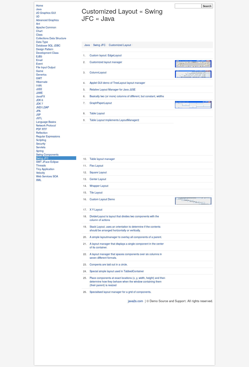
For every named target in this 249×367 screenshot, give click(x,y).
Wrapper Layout (99, 185)
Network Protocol (46, 125)
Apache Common (46, 27)
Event (39, 63)
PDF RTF (41, 129)
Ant (38, 23)
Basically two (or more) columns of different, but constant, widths (127, 96)
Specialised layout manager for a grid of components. (120, 292)
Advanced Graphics (47, 20)
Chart (39, 31)
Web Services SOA (47, 176)
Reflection (42, 132)
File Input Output (45, 67)
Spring (40, 151)
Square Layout (98, 172)
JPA (38, 111)
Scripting (41, 140)
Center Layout (98, 179)
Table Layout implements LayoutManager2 (114, 120)
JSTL (39, 118)
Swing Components (47, 154)
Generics (41, 74)
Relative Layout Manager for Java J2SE (112, 89)
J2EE (39, 89)
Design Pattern (44, 49)
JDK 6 (39, 100)
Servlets (40, 147)
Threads (41, 165)
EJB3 (39, 56)
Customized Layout (120, 45)
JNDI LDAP (42, 107)
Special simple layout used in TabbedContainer (117, 271)
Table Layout (97, 113)
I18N (39, 85)
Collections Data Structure (51, 38)
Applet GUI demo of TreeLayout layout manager (117, 82)
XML (38, 180)
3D (37, 16)
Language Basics (46, 122)
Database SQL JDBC (48, 45)
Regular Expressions (48, 136)
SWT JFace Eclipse (47, 162)
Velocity (40, 172)
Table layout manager (102, 159)
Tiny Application (45, 169)
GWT (39, 78)
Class (39, 34)
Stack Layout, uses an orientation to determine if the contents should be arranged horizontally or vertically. (125, 228)
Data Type (42, 42)
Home (39, 5)
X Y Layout (96, 209)
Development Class (47, 53)
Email (39, 60)
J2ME (39, 92)
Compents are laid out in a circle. (109, 264)
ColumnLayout (98, 72)
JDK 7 (39, 103)
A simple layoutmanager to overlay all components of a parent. (126, 237)
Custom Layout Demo (102, 199)
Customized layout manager (106, 62)
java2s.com (135, 301)
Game (39, 71)
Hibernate (41, 82)
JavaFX (40, 96)
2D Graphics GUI (46, 13)
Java (39, 9)
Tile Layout (96, 192)
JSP (38, 114)
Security (40, 143)
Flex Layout (96, 165)
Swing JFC (42, 158)
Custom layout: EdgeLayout (106, 55)
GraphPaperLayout (101, 103)
